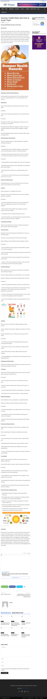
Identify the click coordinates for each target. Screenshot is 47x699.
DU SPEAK (17, 9)
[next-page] (3, 639)
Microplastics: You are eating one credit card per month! (25, 635)
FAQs (38, 9)
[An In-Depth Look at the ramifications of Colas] (5, 619)
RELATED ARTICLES (6, 612)
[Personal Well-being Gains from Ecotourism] (5, 630)
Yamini (3, 22)
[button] (44, 9)
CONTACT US (3, 12)
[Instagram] (42, 1)
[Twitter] (45, 1)
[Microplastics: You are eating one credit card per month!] (25, 630)
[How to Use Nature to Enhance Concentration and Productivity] (15, 619)
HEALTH (5, 15)
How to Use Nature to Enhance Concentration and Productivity (15, 624)
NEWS (6, 9)
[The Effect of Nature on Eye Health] (25, 619)
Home (2, 15)
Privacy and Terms (30, 697)
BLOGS (22, 9)
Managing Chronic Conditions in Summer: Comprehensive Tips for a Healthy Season (23, 595)
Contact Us (41, 697)
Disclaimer (36, 697)
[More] (24, 586)
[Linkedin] (44, 1)
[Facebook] (41, 1)
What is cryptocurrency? (6, 594)
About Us (24, 697)
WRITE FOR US (33, 9)
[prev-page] (1, 639)
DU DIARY (27, 9)
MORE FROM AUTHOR (17, 612)
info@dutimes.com (26, 688)
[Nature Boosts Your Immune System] (15, 630)
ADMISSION (11, 9)
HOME (2, 9)
